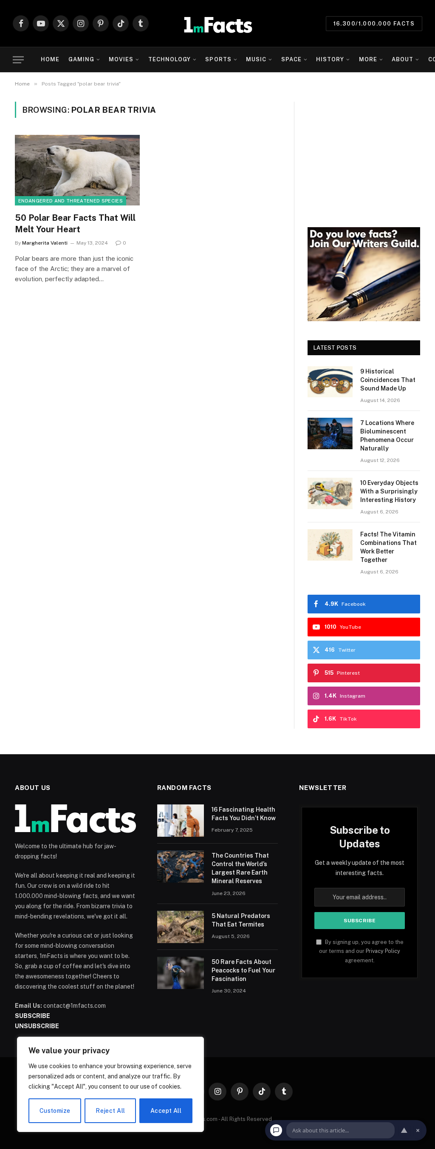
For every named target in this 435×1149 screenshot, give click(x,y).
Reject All (110, 1110)
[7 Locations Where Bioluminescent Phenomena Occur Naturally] (330, 433)
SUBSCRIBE (32, 1015)
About (402, 59)
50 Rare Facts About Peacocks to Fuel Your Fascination (243, 970)
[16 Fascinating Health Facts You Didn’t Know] (180, 820)
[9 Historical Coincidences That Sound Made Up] (330, 381)
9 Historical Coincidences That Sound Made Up (387, 380)
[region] (110, 1084)
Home (50, 59)
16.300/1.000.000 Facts (374, 23)
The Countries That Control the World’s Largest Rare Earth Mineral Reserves (240, 868)
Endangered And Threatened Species (70, 200)
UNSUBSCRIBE (37, 1026)
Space (291, 59)
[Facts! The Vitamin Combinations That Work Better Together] (330, 544)
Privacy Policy (383, 951)
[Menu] (18, 59)
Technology (169, 59)
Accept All (165, 1110)
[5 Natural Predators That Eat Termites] (180, 927)
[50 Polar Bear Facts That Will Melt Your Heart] (77, 170)
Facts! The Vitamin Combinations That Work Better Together (388, 547)
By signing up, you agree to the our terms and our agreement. (361, 951)
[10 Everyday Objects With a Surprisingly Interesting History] (330, 493)
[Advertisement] (364, 155)
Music (256, 59)
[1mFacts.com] (218, 23)
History (330, 59)
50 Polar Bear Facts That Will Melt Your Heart (75, 223)
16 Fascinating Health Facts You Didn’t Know (244, 813)
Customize (55, 1110)
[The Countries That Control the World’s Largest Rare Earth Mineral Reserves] (180, 866)
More (368, 59)
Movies (121, 59)
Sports (218, 59)
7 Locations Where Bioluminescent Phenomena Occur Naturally (387, 435)
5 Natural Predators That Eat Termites (241, 920)
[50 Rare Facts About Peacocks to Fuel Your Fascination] (180, 973)
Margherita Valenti (45, 243)
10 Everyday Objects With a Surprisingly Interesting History (389, 491)
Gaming (81, 59)
